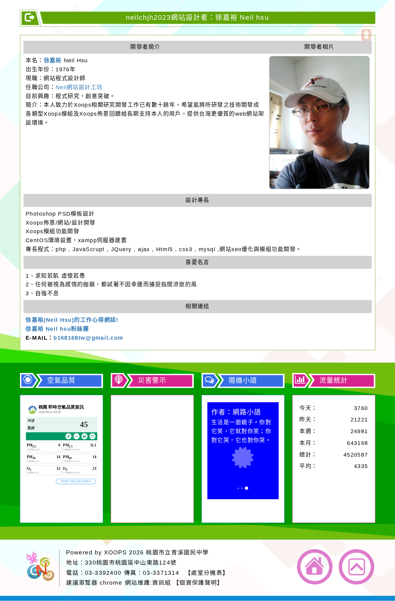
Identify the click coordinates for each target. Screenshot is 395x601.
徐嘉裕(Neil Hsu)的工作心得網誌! (72, 320)
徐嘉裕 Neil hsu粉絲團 (57, 329)
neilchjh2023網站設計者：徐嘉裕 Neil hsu (197, 17)
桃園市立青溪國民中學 (177, 552)
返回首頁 (315, 566)
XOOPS (115, 552)
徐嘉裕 (53, 60)
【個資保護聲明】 (198, 582)
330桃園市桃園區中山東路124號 (131, 562)
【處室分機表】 (207, 572)
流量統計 (333, 380)
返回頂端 (356, 566)
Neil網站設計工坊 (79, 87)
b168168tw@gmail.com (88, 338)
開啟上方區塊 (366, 35)
